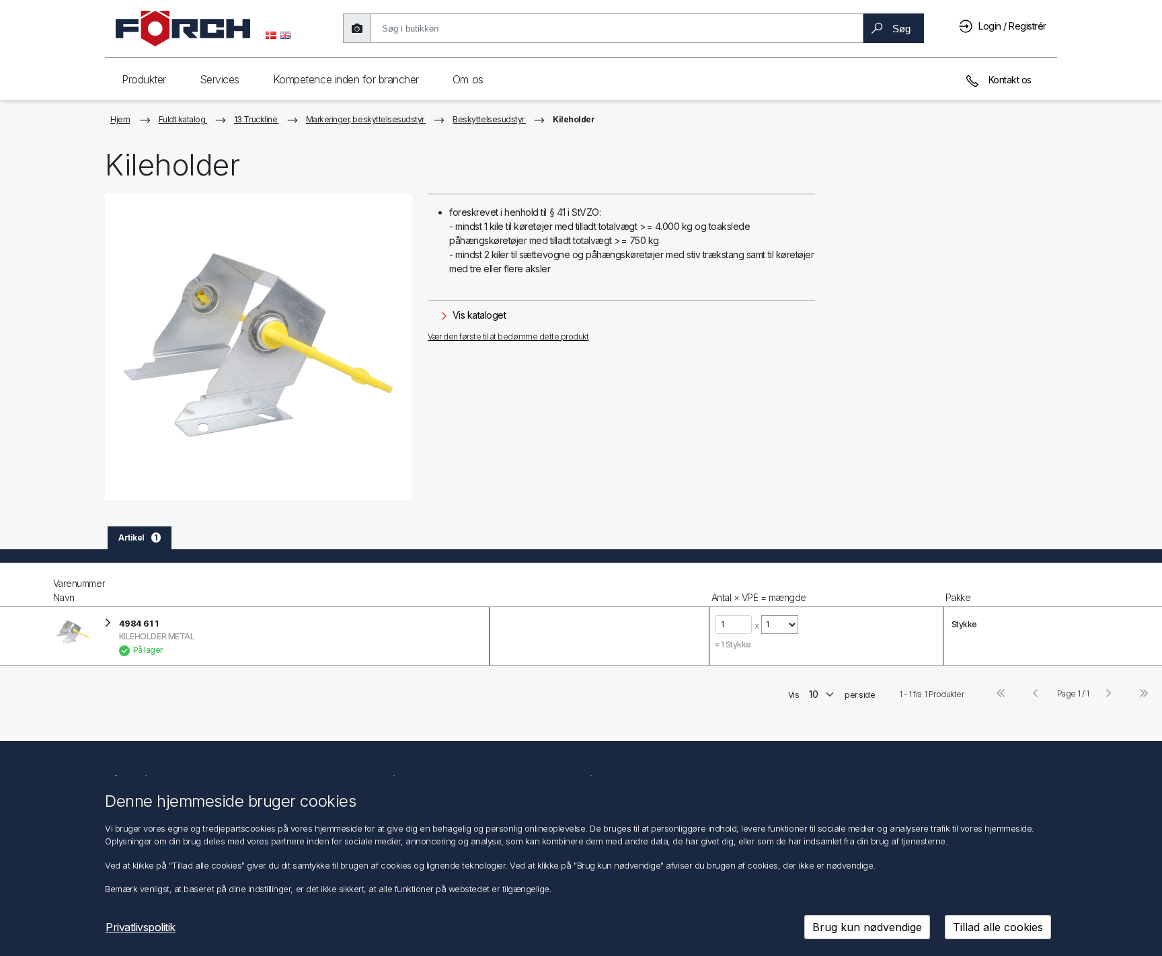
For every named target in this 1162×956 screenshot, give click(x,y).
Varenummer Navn (79, 590)
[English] (285, 34)
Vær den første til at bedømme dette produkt (508, 336)
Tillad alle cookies (998, 927)
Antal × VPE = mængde (758, 597)
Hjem (120, 119)
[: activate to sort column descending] (25, 585)
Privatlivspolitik (141, 927)
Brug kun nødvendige (867, 927)
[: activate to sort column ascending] (598, 585)
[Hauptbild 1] (258, 346)
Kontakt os (1009, 79)
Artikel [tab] (138, 537)
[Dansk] (271, 34)
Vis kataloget (478, 315)
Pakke (958, 597)
